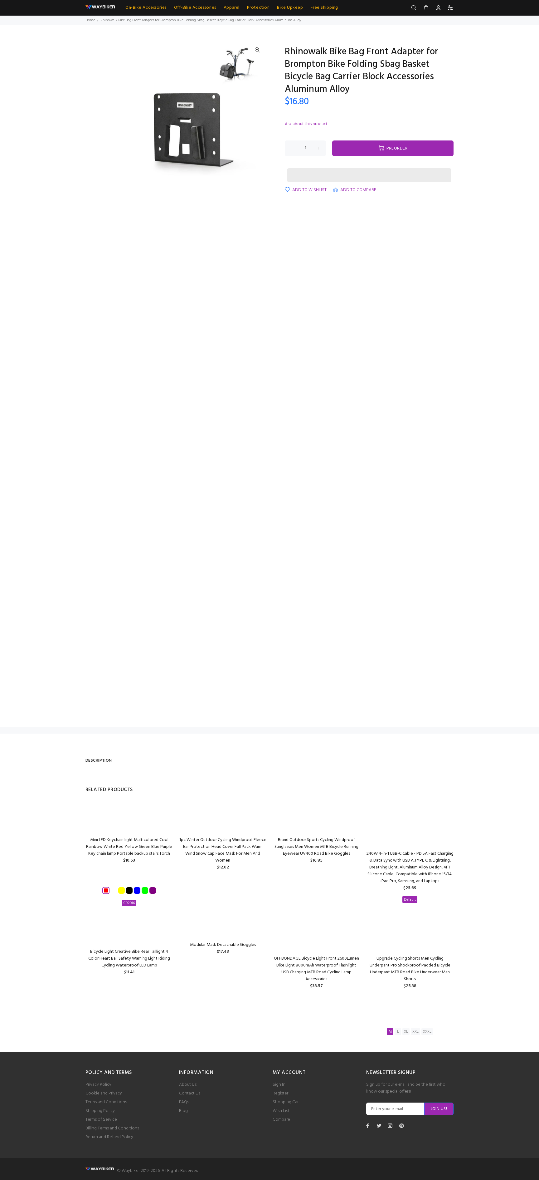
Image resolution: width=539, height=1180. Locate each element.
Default (410, 900)
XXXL (427, 1032)
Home (90, 20)
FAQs (184, 1102)
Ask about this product (306, 124)
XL (406, 1032)
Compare (281, 1119)
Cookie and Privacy (103, 1093)
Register (280, 1093)
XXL (415, 1032)
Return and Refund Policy (109, 1137)
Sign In (279, 1084)
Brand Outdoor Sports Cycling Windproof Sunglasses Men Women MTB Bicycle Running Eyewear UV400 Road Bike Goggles (316, 846)
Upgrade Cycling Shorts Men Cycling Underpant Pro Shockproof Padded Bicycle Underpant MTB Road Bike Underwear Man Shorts (410, 969)
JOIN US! (439, 1109)
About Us (188, 1084)
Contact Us (189, 1093)
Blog (183, 1110)
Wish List (281, 1110)
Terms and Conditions (106, 1102)
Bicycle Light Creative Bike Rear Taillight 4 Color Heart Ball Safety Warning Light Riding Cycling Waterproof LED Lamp (129, 958)
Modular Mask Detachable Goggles (223, 944)
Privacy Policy (98, 1084)
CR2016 (129, 903)
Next (257, 116)
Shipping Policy (100, 1110)
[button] (369, 169)
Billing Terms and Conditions (112, 1128)
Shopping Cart (286, 1102)
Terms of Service (101, 1119)
